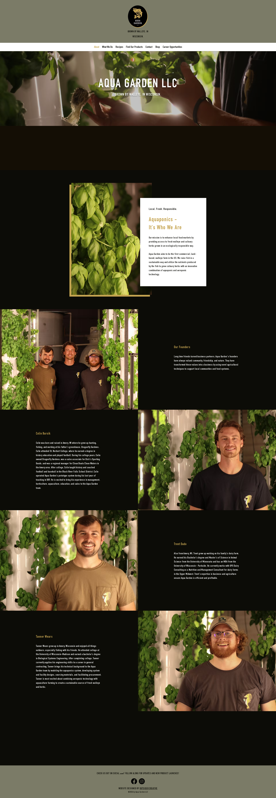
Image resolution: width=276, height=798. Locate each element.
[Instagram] (142, 781)
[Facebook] (134, 781)
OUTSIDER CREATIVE (148, 789)
